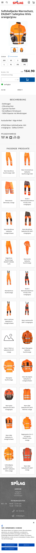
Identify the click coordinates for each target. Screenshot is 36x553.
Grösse (3, 56)
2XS (4, 60)
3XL (24, 64)
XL (11, 64)
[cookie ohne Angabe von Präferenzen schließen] (33, 522)
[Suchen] (7, 2)
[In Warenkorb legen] (27, 79)
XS (11, 60)
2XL (18, 64)
